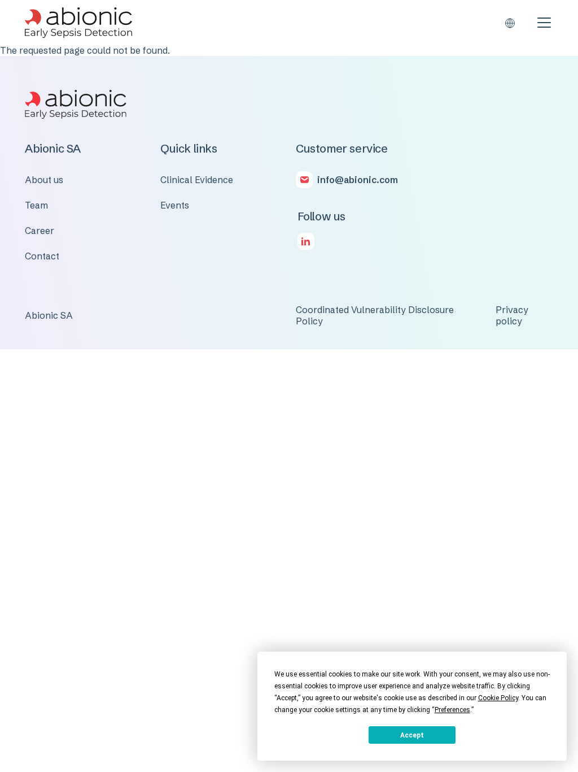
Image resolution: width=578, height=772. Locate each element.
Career (39, 230)
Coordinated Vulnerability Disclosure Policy (375, 315)
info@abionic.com (357, 179)
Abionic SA (49, 315)
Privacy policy (512, 315)
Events (174, 205)
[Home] (78, 22)
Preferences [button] (452, 710)
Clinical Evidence (196, 179)
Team (36, 205)
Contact (42, 256)
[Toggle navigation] (544, 23)
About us (44, 179)
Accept (412, 735)
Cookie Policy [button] (498, 698)
